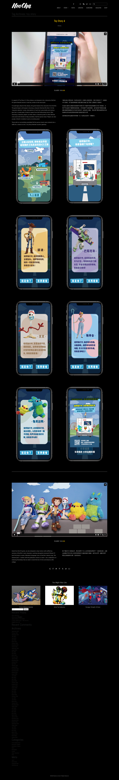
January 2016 (14, 717)
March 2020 (14, 681)
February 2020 (15, 682)
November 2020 (15, 670)
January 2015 (14, 734)
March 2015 (14, 732)
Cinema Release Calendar (26, 607)
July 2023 (14, 636)
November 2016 (15, 705)
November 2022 (15, 645)
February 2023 (15, 643)
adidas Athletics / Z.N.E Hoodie (18, 619)
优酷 (64, 90)
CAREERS (80, 8)
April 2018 (14, 693)
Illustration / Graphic (16, 744)
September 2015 (15, 723)
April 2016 (14, 713)
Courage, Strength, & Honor (93, 607)
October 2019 (14, 684)
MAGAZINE (98, 8)
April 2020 (14, 679)
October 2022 (14, 646)
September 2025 (15, 631)
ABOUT (59, 8)
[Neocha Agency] (21, 5)
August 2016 (14, 706)
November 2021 (15, 660)
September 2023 (15, 634)
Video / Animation (15, 753)
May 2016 (14, 711)
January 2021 (14, 667)
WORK (65, 8)
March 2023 (14, 641)
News (13, 748)
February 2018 (15, 696)
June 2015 (14, 728)
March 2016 (14, 715)
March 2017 (14, 701)
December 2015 (15, 718)
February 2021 (15, 665)
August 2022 (14, 650)
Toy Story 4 (59, 21)
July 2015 (14, 727)
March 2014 (14, 735)
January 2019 (14, 686)
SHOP (105, 8)
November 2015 (15, 720)
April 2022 (14, 653)
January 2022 (14, 658)
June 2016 (14, 710)
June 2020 (14, 675)
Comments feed (15, 763)
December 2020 (15, 669)
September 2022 (15, 648)
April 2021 (14, 664)
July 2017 (14, 698)
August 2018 (14, 687)
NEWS (73, 8)
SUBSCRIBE (89, 8)
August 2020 (14, 674)
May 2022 (14, 652)
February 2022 (15, 657)
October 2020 (14, 672)
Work (13, 754)
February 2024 (15, 633)
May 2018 (14, 691)
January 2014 (14, 737)
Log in (13, 760)
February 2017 (15, 703)
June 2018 (14, 689)
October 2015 (14, 722)
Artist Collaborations (16, 742)
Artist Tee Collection (59, 607)
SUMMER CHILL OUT (16, 622)
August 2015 (14, 725)
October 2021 (14, 662)
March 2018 (14, 694)
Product (13, 751)
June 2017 (14, 699)
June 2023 (14, 638)
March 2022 (14, 655)
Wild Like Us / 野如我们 (17, 617)
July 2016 (14, 708)
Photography (14, 749)
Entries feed (14, 762)
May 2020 (14, 677)
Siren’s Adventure (15, 615)
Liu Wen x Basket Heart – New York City (20, 620)
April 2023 (14, 640)
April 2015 (14, 730)
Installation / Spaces (16, 746)
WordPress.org (15, 765)
